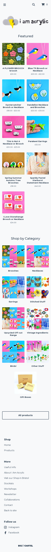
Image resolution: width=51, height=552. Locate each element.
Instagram (13, 527)
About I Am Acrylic (14, 472)
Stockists (9, 483)
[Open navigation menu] (4, 4)
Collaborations (12, 499)
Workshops (10, 489)
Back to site (10, 510)
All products (25, 415)
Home (7, 445)
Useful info (10, 467)
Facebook (13, 532)
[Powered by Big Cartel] (25, 546)
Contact (8, 505)
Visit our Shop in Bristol (16, 478)
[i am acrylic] (25, 22)
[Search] (33, 4)
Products (9, 450)
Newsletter (10, 494)
